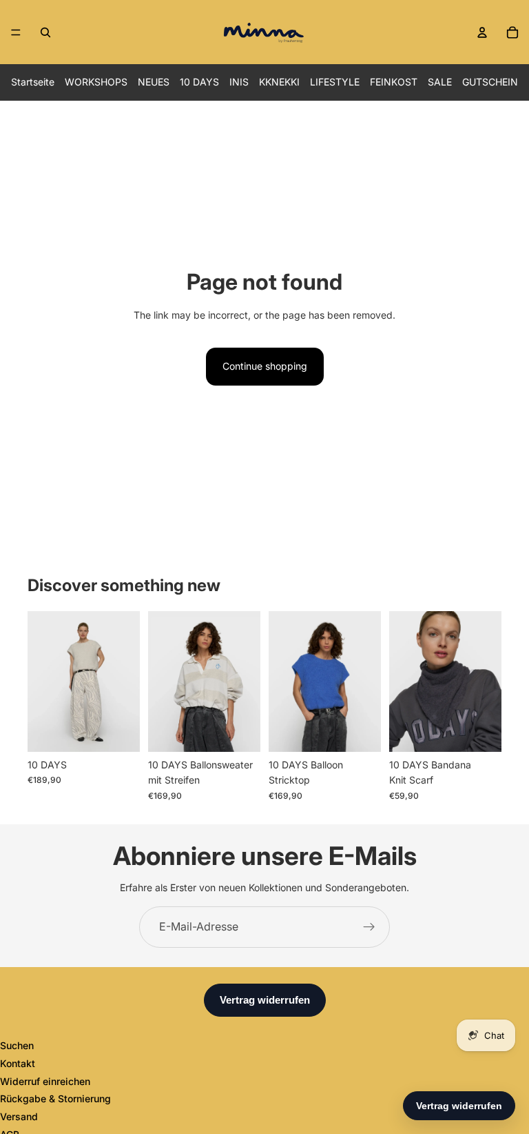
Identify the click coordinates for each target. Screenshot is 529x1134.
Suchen (17, 1045)
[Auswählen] (118, 730)
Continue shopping (264, 366)
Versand (19, 1116)
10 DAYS (199, 82)
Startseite (32, 82)
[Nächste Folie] (125, 681)
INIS (239, 82)
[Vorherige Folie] (43, 681)
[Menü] (16, 32)
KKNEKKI (279, 82)
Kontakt (17, 1063)
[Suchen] (45, 32)
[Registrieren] (369, 927)
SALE (440, 82)
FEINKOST (393, 82)
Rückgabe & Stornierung (55, 1098)
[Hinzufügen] (480, 730)
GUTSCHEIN (490, 82)
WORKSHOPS (96, 82)
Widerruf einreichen (45, 1081)
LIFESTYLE (335, 82)
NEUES (153, 82)
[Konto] (482, 32)
